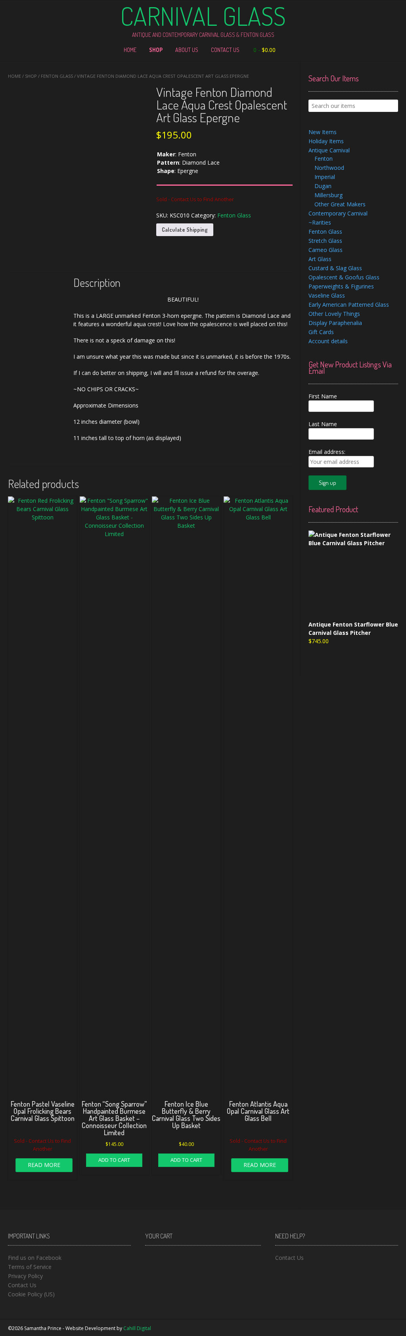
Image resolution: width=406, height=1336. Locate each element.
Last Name (322, 424)
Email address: (326, 452)
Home (130, 49)
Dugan (322, 186)
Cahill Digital (137, 1328)
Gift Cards (321, 332)
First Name (322, 396)
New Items (322, 132)
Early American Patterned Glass (348, 304)
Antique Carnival (329, 150)
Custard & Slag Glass (335, 268)
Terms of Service (30, 1267)
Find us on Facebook (34, 1257)
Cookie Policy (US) (31, 1294)
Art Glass (319, 259)
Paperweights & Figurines (341, 286)
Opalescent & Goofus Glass (343, 277)
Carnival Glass (203, 16)
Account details (328, 341)
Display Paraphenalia (335, 323)
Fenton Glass (57, 76)
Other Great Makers (340, 204)
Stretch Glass (325, 240)
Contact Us (225, 49)
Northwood (329, 167)
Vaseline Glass (326, 295)
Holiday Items (326, 141)
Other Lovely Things (334, 313)
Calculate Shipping (185, 229)
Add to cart (114, 1159)
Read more (44, 1165)
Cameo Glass (325, 250)
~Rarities (319, 222)
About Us (186, 49)
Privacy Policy (25, 1276)
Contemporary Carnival (338, 213)
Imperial (324, 177)
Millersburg (328, 195)
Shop (156, 49)
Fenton (323, 158)
